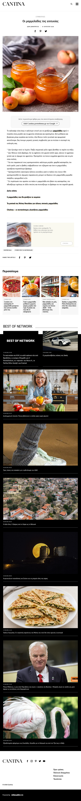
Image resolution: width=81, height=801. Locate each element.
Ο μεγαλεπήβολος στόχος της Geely (55, 355)
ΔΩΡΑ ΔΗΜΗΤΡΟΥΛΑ (33, 26)
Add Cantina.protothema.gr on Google (39, 124)
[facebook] (35, 31)
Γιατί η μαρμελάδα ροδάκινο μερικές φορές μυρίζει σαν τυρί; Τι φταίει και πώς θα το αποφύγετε (29, 307)
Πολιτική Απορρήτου (61, 772)
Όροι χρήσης (58, 769)
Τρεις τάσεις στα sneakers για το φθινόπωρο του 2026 (20, 470)
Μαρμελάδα (7, 250)
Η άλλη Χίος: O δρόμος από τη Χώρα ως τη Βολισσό (19, 524)
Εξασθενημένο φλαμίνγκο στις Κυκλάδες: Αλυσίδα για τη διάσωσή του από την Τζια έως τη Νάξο (33, 743)
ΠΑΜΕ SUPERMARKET (49, 299)
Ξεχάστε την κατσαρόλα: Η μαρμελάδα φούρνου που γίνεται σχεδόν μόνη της (11, 306)
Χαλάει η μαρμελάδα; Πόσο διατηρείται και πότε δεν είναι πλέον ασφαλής (69, 305)
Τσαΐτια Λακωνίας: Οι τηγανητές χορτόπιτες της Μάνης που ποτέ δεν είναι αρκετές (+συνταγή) (33, 633)
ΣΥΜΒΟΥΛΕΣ (40, 17)
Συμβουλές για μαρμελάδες (23, 250)
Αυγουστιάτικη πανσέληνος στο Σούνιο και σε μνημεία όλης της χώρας (25, 578)
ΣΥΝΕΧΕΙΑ (65, 243)
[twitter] (46, 31)
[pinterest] (40, 31)
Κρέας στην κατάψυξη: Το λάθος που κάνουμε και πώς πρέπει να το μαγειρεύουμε (43, 230)
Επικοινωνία (58, 776)
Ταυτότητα (57, 779)
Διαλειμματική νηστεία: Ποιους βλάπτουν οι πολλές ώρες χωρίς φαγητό (25, 416)
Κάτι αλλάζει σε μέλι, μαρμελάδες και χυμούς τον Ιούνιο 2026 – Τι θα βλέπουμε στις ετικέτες (50, 307)
